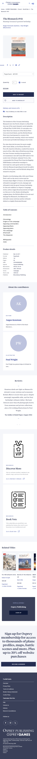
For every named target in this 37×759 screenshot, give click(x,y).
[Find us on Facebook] (5, 723)
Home (2, 9)
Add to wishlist (18, 100)
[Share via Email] (16, 65)
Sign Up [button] (18, 613)
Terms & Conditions (8, 689)
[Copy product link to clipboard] (19, 65)
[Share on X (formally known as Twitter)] (10, 65)
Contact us (6, 705)
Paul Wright (12, 359)
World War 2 (26, 9)
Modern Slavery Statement (10, 692)
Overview (5, 683)
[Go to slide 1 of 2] (17, 424)
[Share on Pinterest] (13, 65)
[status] (14, 82)
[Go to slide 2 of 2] (19, 424)
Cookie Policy (6, 695)
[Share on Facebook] (7, 65)
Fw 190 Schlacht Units (9, 575)
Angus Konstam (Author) (11, 26)
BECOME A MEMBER (18, 664)
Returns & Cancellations (9, 711)
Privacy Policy (6, 686)
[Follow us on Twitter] (15, 723)
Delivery (5, 708)
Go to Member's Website (13, 479)
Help (4, 702)
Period (20, 9)
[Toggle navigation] (3, 3)
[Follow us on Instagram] (10, 723)
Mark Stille (20, 580)
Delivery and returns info (11, 108)
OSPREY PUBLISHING (11, 9)
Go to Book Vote (11, 531)
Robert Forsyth (6, 577)
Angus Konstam (13, 320)
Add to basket (18, 94)
